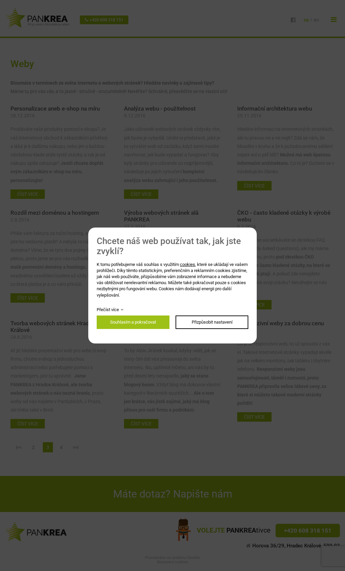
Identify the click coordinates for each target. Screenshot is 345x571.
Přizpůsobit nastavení (212, 322)
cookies (187, 264)
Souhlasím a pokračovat (133, 322)
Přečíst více (108, 309)
